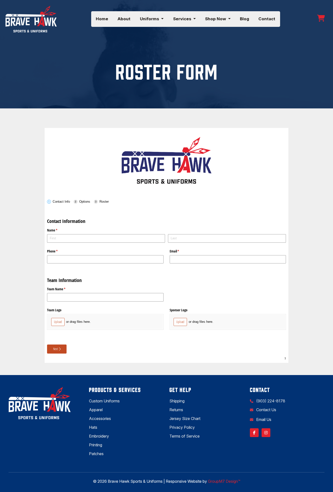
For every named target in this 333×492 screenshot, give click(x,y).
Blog (244, 18)
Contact (266, 18)
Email (180, 251)
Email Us (263, 419)
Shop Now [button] (216, 18)
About (124, 18)
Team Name (62, 289)
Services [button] (182, 18)
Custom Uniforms (104, 400)
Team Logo (54, 310)
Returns (176, 409)
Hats (93, 427)
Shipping (177, 400)
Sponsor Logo (178, 310)
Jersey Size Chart (184, 418)
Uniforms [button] (150, 18)
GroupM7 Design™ (224, 481)
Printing (95, 444)
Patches (96, 453)
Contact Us (265, 409)
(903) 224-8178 (270, 400)
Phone (58, 251)
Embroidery (99, 436)
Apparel (96, 409)
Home (102, 18)
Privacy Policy (182, 427)
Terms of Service (184, 436)
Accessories (100, 418)
